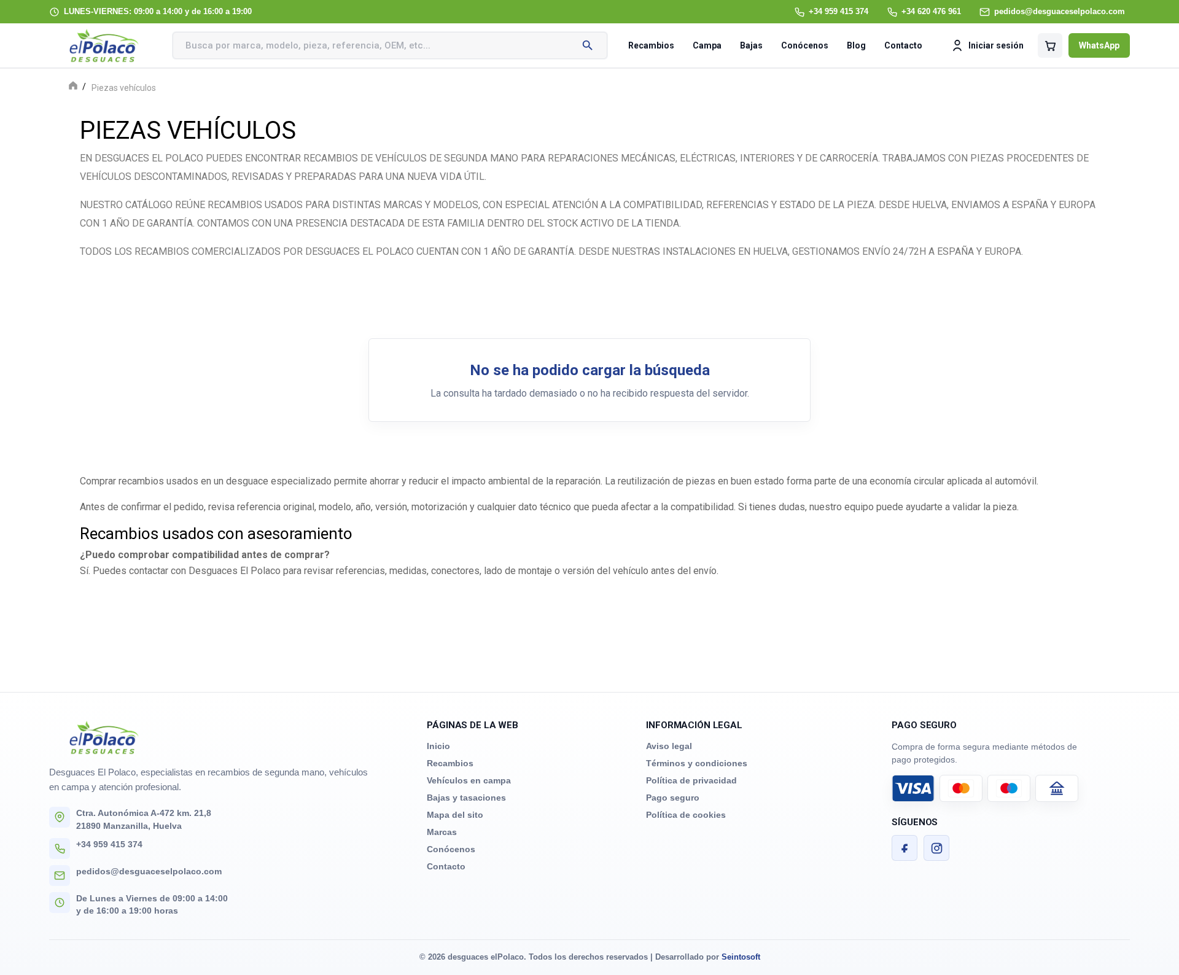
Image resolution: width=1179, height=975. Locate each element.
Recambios (651, 45)
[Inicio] (73, 87)
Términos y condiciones (696, 763)
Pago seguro (672, 797)
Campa (707, 45)
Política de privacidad (691, 780)
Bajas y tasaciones (466, 797)
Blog (856, 45)
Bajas (751, 45)
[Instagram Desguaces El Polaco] (936, 848)
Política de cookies (686, 815)
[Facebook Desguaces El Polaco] (904, 848)
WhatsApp (1099, 45)
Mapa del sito (455, 815)
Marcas (442, 832)
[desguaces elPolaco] (104, 45)
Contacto (903, 45)
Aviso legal (669, 746)
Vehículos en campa (469, 780)
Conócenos (804, 45)
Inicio (438, 746)
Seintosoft (741, 956)
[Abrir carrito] (1050, 45)
